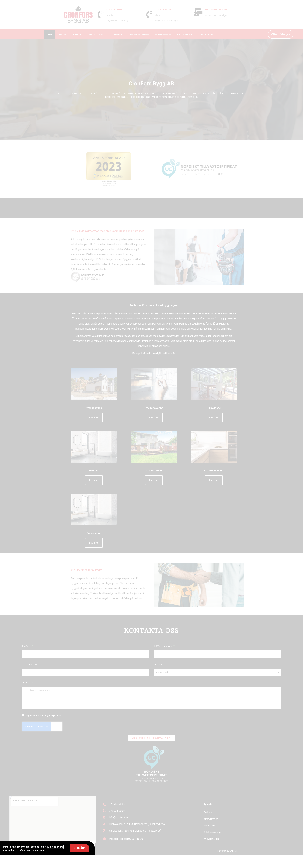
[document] (151, 427)
